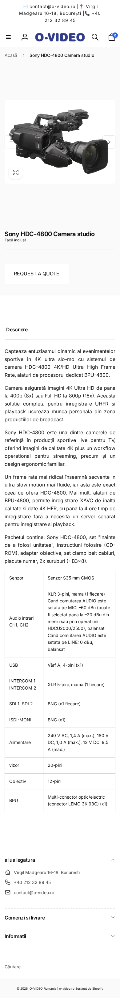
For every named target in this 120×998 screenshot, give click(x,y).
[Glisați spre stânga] (11, 141)
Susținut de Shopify (89, 988)
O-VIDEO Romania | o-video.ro (52, 988)
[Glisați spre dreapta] (108, 141)
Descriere (17, 329)
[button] (8, 37)
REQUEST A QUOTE (36, 273)
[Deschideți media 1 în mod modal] (60, 142)
